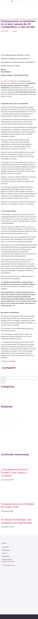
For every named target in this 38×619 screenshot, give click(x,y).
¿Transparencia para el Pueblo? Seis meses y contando (14, 472)
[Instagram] (26, 604)
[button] (18, 6)
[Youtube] (32, 604)
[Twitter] (12, 604)
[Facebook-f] (5, 604)
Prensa (14, 31)
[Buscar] (3, 381)
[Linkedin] (19, 604)
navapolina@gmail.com (9, 565)
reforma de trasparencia (10, 81)
